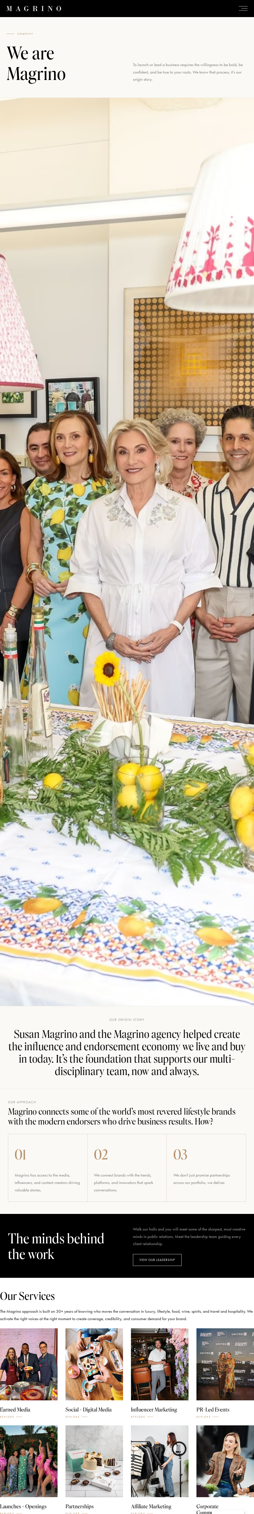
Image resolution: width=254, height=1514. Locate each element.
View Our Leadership (157, 1260)
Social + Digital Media (88, 1409)
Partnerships (79, 1506)
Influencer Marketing (154, 1409)
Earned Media (15, 1409)
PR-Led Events (212, 1409)
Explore (7, 1416)
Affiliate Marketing (151, 1506)
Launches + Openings (23, 1506)
